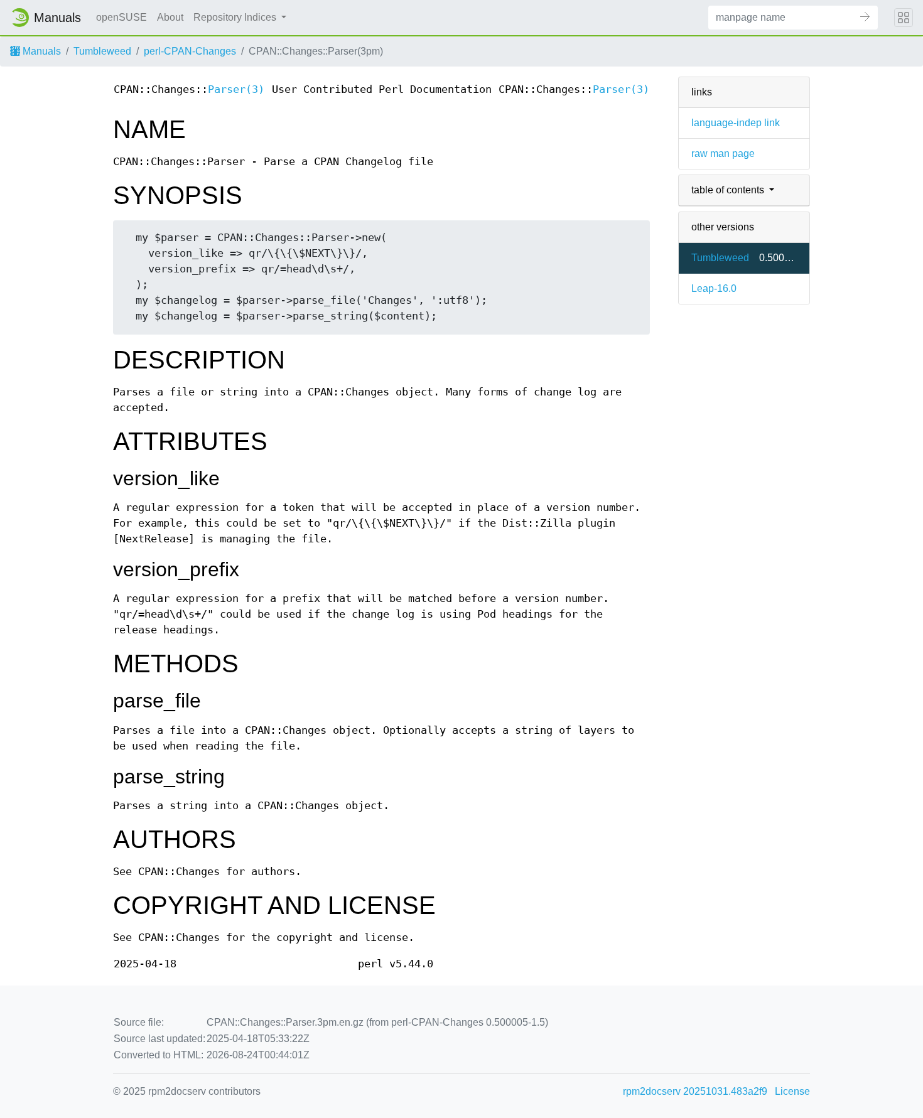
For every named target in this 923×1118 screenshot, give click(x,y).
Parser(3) (236, 89)
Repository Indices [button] (236, 17)
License (792, 1091)
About (170, 17)
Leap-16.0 (714, 288)
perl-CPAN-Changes (190, 51)
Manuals (40, 51)
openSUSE (121, 17)
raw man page (723, 153)
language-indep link (735, 122)
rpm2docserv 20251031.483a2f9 (695, 1091)
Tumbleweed (102, 51)
